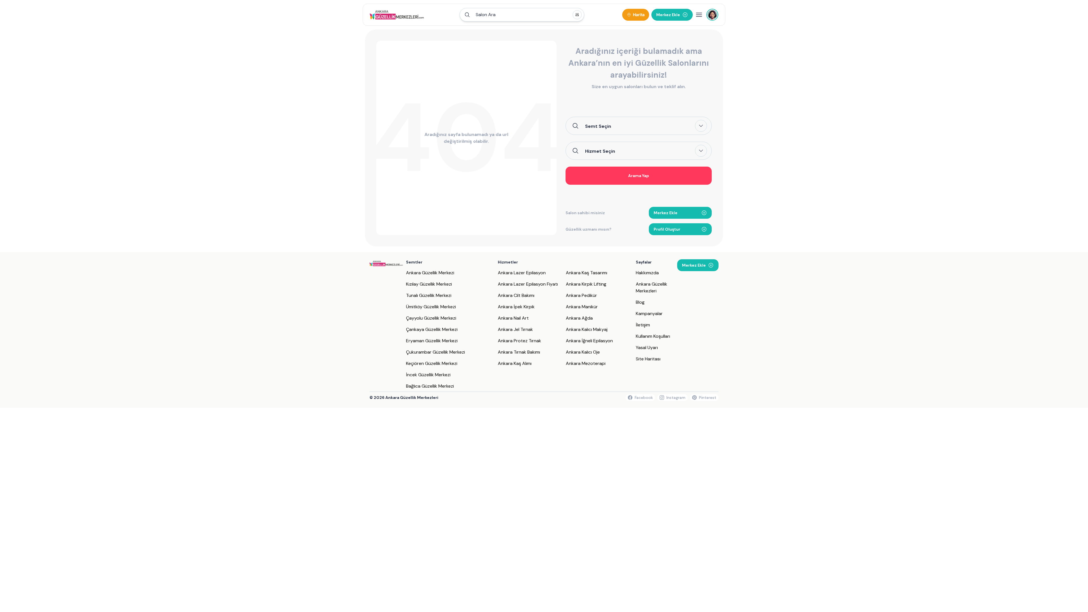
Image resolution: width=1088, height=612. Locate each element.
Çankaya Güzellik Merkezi (432, 329)
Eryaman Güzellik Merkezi (432, 341)
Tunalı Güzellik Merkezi (428, 295)
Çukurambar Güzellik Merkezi (435, 352)
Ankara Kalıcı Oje (583, 352)
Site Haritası (648, 359)
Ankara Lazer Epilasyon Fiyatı (528, 284)
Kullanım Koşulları (653, 336)
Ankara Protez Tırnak (519, 341)
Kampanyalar (649, 313)
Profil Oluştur (667, 229)
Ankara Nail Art (513, 318)
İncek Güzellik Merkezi (428, 375)
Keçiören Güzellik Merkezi (431, 363)
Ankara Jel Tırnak (515, 329)
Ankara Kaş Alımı (515, 363)
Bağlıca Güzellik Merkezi (430, 386)
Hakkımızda (647, 273)
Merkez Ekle (665, 212)
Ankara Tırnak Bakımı (519, 352)
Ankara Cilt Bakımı (516, 295)
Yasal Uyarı (647, 347)
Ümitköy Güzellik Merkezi (431, 307)
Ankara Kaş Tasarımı (586, 273)
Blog (640, 302)
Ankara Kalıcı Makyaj (586, 329)
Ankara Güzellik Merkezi (430, 273)
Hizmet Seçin (600, 151)
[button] (522, 15)
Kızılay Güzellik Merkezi (429, 284)
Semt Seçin (598, 126)
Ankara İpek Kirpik (516, 307)
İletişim (643, 325)
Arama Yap (638, 175)
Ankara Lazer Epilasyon (522, 273)
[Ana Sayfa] (397, 15)
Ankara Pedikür (581, 295)
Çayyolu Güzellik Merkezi (431, 318)
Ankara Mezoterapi (585, 363)
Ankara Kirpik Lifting (586, 284)
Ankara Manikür (582, 307)
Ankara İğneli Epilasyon (589, 341)
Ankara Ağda (579, 318)
